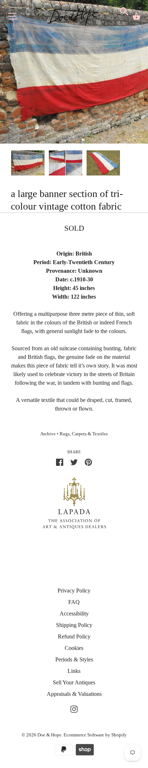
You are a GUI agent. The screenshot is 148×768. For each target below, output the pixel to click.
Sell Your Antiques (74, 682)
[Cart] (136, 16)
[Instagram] (74, 708)
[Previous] (11, 164)
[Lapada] (74, 503)
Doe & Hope (49, 734)
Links (74, 671)
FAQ (74, 602)
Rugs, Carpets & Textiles (84, 433)
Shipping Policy (74, 625)
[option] (28, 164)
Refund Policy (74, 636)
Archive (48, 433)
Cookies (74, 648)
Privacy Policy (74, 590)
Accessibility (74, 613)
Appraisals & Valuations (74, 694)
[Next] (137, 164)
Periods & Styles (74, 659)
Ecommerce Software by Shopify (95, 734)
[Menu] (12, 17)
